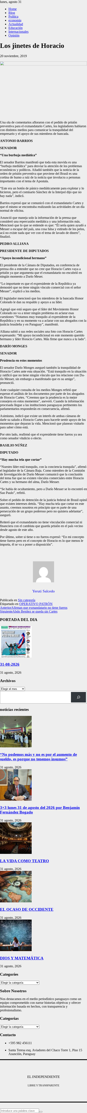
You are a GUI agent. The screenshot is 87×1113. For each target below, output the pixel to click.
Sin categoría (26, 600)
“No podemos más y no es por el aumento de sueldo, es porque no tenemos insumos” (38, 756)
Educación (15, 28)
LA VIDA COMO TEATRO (24, 861)
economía (14, 20)
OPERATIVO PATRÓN (36, 604)
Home (12, 9)
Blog (11, 12)
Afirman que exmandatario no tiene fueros (33, 607)
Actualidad (15, 24)
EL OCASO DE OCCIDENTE (26, 909)
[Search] (78, 697)
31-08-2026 (9, 664)
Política (13, 16)
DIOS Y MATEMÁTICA (22, 958)
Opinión (13, 35)
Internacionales (18, 31)
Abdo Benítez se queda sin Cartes (28, 611)
